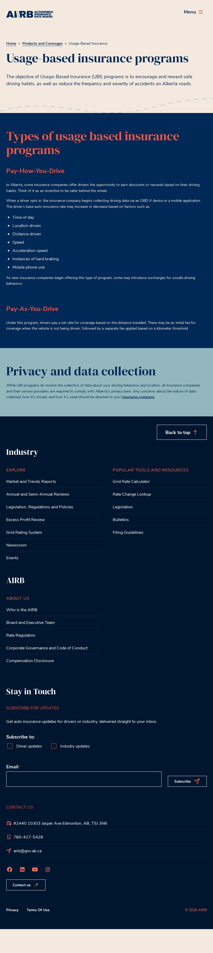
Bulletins (121, 519)
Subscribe (182, 781)
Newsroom (16, 545)
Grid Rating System (24, 532)
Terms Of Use (38, 909)
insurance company (138, 396)
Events (12, 557)
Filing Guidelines (128, 532)
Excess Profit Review (25, 519)
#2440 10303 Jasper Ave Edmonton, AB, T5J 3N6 (60, 823)
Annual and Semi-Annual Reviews (37, 494)
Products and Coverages (42, 43)
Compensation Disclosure (30, 660)
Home (11, 43)
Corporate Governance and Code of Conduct (47, 647)
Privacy (12, 909)
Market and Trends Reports (31, 481)
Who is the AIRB (21, 609)
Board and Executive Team (30, 622)
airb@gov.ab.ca (28, 850)
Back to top (177, 432)
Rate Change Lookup (132, 494)
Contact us (22, 884)
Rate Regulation (20, 635)
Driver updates (29, 746)
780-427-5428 (28, 836)
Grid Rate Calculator (131, 481)
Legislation (123, 506)
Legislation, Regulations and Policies (39, 506)
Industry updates (75, 746)
